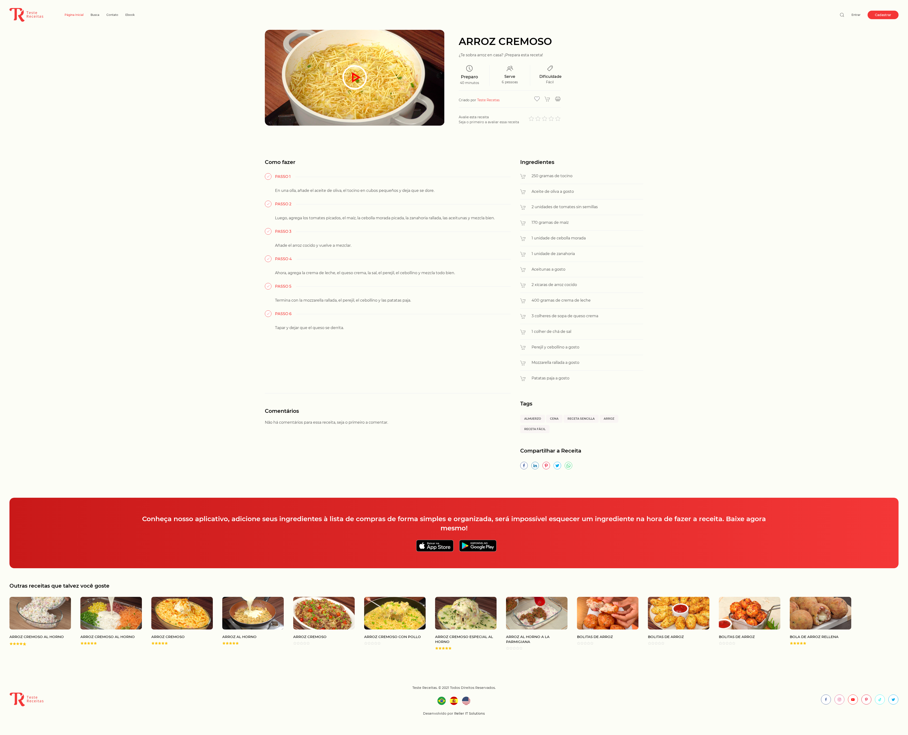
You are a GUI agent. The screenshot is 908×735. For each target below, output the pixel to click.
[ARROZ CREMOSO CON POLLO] (390, 623)
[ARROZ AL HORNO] (248, 623)
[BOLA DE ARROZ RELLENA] (815, 623)
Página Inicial (74, 15)
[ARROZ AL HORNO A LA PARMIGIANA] (532, 623)
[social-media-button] (826, 699)
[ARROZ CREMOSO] (177, 623)
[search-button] (842, 15)
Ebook (130, 15)
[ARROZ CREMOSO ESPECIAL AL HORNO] (461, 623)
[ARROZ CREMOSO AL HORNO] (35, 623)
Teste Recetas (488, 100)
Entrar (855, 15)
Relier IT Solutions (469, 713)
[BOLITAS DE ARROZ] (603, 623)
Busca (95, 15)
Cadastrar (883, 15)
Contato (112, 15)
